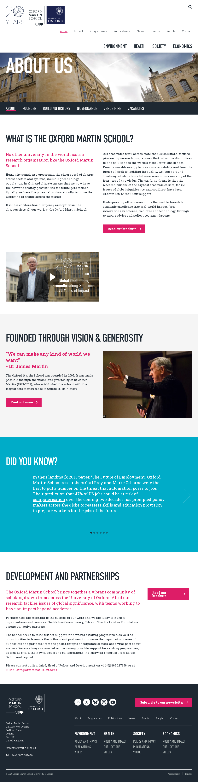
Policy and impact (85, 741)
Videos (78, 752)
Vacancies (136, 108)
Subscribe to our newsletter (161, 702)
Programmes (98, 31)
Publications (121, 31)
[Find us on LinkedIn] (77, 702)
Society (159, 46)
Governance (87, 108)
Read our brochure (122, 229)
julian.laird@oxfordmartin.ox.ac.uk (31, 670)
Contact (187, 31)
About (63, 31)
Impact (78, 31)
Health (139, 46)
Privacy (188, 773)
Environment (115, 46)
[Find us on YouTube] (112, 702)
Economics (182, 46)
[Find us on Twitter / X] (86, 702)
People (171, 31)
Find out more (22, 402)
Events (155, 31)
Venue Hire (112, 108)
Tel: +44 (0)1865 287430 (19, 755)
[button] (91, 532)
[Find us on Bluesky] (95, 702)
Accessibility (174, 773)
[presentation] (183, 496)
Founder (29, 108)
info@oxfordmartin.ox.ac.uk (21, 748)
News (140, 31)
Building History (57, 108)
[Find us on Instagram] (104, 702)
